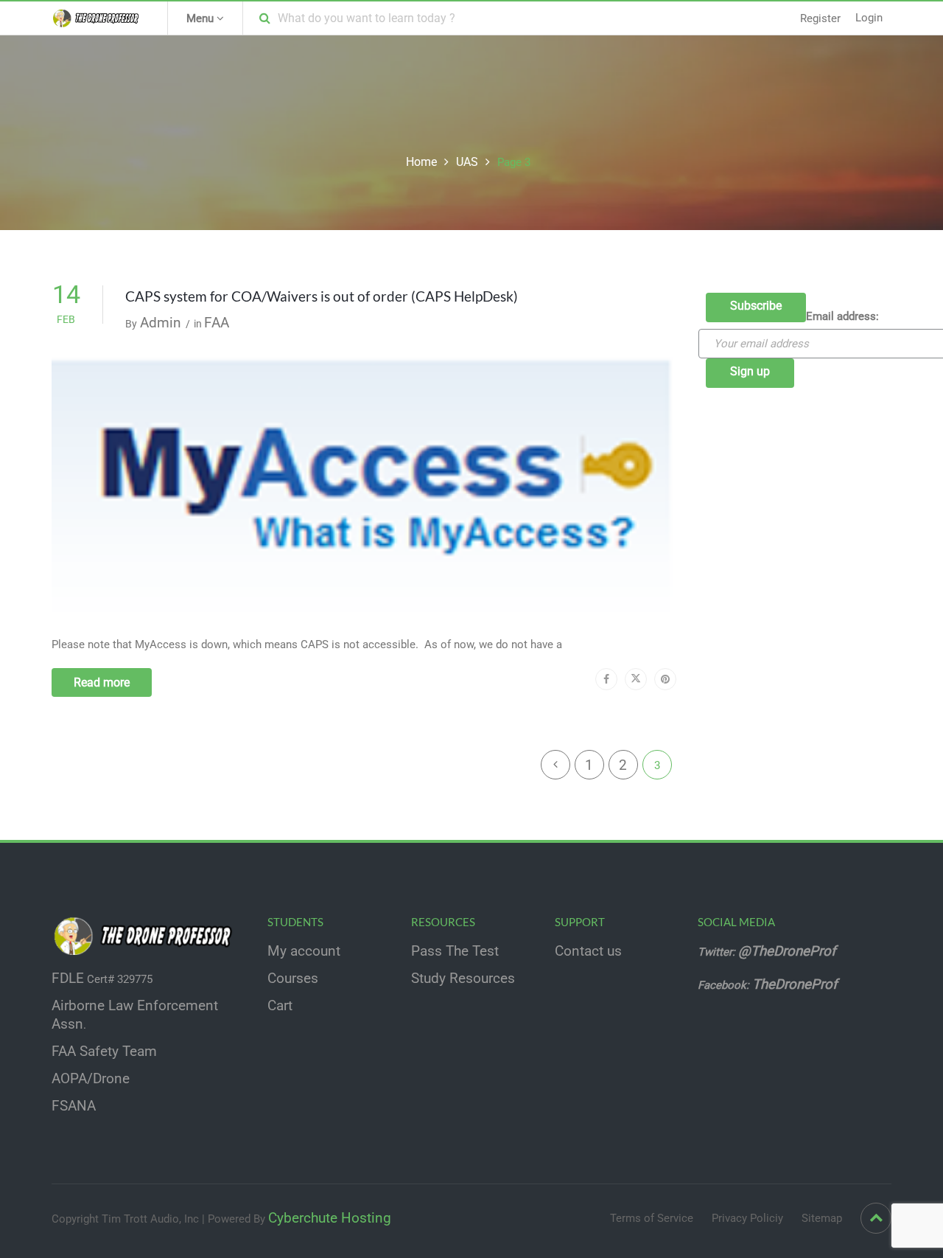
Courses (292, 978)
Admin (161, 323)
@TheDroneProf (788, 951)
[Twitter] (636, 679)
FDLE (68, 978)
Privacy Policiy (747, 1218)
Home (421, 162)
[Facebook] (606, 679)
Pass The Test (455, 951)
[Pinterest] (665, 679)
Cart (279, 1006)
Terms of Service (651, 1218)
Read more (102, 682)
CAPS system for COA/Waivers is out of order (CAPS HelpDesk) (321, 296)
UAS (467, 162)
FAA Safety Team (104, 1051)
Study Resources (463, 978)
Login (869, 17)
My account (303, 951)
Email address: (842, 316)
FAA (216, 323)
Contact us (588, 951)
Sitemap (822, 1218)
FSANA (74, 1106)
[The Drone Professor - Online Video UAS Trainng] (98, 18)
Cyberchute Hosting (329, 1218)
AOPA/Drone (91, 1079)
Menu (201, 18)
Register (820, 18)
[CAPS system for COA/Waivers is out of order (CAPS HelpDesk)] (364, 485)
